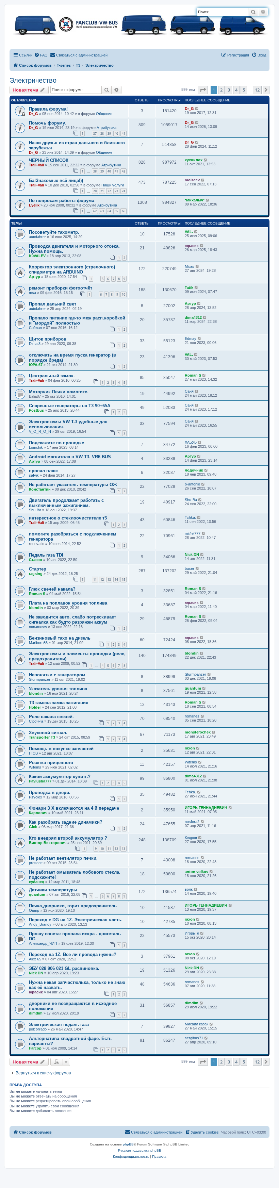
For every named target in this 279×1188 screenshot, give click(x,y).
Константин (40, 489)
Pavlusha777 (40, 781)
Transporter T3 (42, 737)
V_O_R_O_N (40, 431)
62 (95, 211)
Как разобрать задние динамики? (65, 822)
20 (95, 191)
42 (123, 171)
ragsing (36, 574)
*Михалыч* (194, 200)
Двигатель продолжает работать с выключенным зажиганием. (66, 503)
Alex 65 (35, 959)
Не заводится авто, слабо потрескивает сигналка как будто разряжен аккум (72, 619)
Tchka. (190, 517)
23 (116, 191)
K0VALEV (37, 256)
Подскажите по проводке (56, 442)
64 (109, 211)
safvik (34, 475)
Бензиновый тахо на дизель (60, 638)
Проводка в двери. (49, 792)
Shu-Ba (35, 510)
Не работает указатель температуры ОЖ (73, 484)
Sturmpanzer (39, 679)
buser (189, 568)
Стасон (35, 560)
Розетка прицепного (51, 762)
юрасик (192, 246)
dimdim (36, 1013)
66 (123, 211)
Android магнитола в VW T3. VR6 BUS (70, 456)
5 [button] (244, 90)
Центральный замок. (52, 375)
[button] (203, 90)
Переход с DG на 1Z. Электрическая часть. (75, 919)
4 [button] (236, 90)
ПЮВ (33, 753)
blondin (36, 608)
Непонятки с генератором (57, 674)
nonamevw (38, 627)
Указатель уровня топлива (58, 688)
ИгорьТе (192, 933)
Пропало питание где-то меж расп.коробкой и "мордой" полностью (77, 320)
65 (116, 211)
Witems (35, 767)
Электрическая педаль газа (59, 1024)
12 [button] (257, 90)
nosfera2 (192, 822)
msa (32, 293)
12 (102, 579)
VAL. (189, 232)
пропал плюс (43, 470)
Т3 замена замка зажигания (58, 702)
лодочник (194, 470)
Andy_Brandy (40, 924)
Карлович (38, 813)
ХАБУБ (191, 442)
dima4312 (193, 317)
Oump (34, 910)
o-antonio (192, 484)
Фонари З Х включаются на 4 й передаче (74, 808)
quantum (193, 688)
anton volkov (196, 872)
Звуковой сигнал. (48, 732)
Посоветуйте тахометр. (54, 232)
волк (189, 889)
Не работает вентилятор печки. (63, 858)
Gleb (33, 827)
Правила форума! (48, 109)
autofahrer (37, 237)
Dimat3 (34, 344)
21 (102, 191)
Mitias (189, 266)
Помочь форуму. (47, 123)
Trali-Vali (36, 165)
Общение (104, 114)
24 (123, 191)
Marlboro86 (38, 643)
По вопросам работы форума (61, 200)
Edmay (190, 338)
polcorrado (38, 1029)
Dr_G (33, 114)
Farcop (35, 1048)
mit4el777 (192, 533)
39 (109, 133)
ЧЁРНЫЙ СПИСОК (48, 160)
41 (123, 133)
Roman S (193, 375)
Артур (34, 277)
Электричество (33, 80)
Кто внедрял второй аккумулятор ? (68, 838)
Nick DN (192, 554)
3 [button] (229, 90)
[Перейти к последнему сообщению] (197, 108)
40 (116, 133)
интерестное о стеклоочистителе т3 (68, 518)
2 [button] (221, 90)
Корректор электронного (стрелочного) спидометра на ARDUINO (72, 269)
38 (102, 133)
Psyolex (35, 797)
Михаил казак (196, 1024)
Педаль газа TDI (46, 555)
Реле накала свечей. (51, 716)
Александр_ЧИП (43, 943)
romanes (192, 716)
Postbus (36, 410)
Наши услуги (112, 185)
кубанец (36, 882)
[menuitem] (41, 55)
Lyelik (34, 205)
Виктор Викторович (47, 843)
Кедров (191, 838)
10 (123, 294)
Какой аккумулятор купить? (60, 776)
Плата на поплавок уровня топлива (68, 603)
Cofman (35, 328)
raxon (190, 748)
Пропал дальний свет (52, 304)
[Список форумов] (139, 24)
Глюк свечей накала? (52, 589)
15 (123, 579)
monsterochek (198, 732)
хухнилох (193, 160)
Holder (35, 707)
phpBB (128, 1144)
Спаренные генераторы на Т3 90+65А (69, 405)
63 (102, 211)
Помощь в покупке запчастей (61, 748)
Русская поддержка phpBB (139, 1150)
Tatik (189, 287)
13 (109, 579)
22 (109, 191)
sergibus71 (194, 1038)
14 (116, 579)
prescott (36, 863)
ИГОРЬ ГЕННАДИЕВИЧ (206, 808)
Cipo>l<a (36, 721)
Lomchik (36, 447)
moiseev (192, 180)
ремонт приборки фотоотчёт (60, 288)
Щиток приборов (47, 339)
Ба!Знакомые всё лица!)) (56, 180)
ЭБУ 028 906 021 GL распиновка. (64, 968)
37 (95, 133)
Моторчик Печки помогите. (58, 391)
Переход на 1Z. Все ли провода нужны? (72, 954)
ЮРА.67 (36, 365)
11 (95, 579)
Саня (189, 391)
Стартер (37, 569)
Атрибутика (106, 128)
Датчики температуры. (54, 889)
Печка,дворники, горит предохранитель (73, 905)
